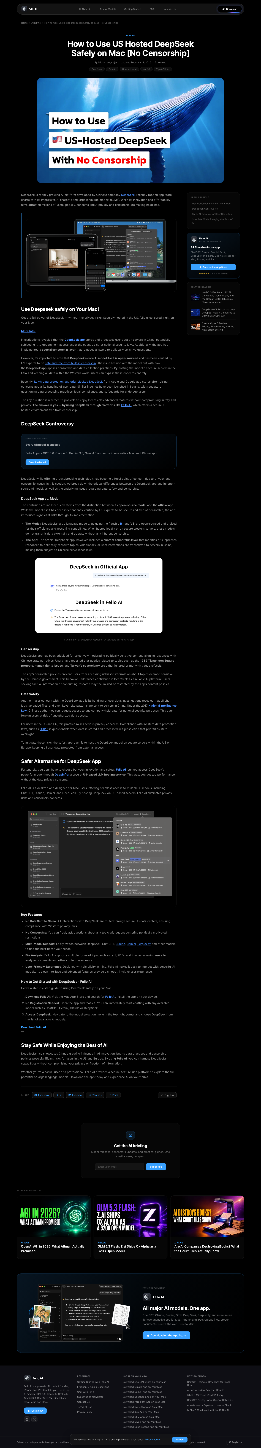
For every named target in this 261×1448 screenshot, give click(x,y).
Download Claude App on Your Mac (142, 1386)
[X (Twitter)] (34, 1419)
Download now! (37, 462)
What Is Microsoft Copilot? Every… (206, 1395)
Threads (97, 1095)
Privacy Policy (84, 1412)
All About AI (84, 9)
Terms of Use (84, 1407)
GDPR (44, 729)
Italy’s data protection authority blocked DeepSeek (68, 381)
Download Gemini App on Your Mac (142, 1391)
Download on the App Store (168, 1335)
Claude (120, 944)
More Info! (28, 331)
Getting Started (132, 9)
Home (24, 22)
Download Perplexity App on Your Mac (144, 1401)
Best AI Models (107, 9)
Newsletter (170, 9)
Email (115, 1095)
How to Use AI (129, 69)
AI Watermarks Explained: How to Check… (210, 1405)
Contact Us (83, 1401)
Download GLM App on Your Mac (141, 1416)
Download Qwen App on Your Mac (142, 1421)
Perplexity (144, 944)
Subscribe (156, 1166)
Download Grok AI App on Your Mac (142, 1407)
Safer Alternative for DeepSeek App (212, 214)
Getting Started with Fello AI (93, 1381)
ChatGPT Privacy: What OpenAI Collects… (210, 1400)
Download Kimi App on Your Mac (141, 1412)
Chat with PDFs (85, 1391)
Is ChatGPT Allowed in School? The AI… (209, 1410)
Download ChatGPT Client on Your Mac (144, 1381)
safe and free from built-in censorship (70, 363)
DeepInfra (62, 774)
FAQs (152, 9)
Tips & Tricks (162, 69)
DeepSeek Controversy (205, 208)
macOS (146, 69)
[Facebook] (27, 1419)
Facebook (43, 1095)
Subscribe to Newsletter (90, 1396)
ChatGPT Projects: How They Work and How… (208, 1383)
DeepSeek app (74, 339)
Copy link (169, 1095)
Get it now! (37, 1410)
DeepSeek (97, 69)
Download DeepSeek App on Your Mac (144, 1396)
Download (231, 9)
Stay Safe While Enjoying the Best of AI (212, 221)
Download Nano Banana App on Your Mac (146, 1426)
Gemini (131, 944)
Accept (180, 1439)
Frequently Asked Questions (93, 1386)
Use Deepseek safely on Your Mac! (211, 203)
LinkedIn (77, 1095)
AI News (36, 22)
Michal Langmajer (107, 62)
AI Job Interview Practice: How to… (206, 1390)
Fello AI (33, 9)
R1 (122, 523)
